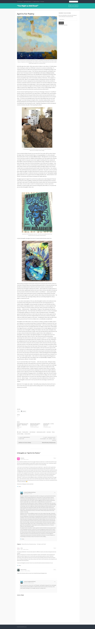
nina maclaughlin (43, 438)
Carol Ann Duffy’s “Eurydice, (45, 357)
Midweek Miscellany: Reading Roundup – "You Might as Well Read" (34, 544)
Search (77, 1)
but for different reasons (36, 156)
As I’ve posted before (40, 155)
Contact (75, 5)
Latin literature (32, 432)
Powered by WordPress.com (21, 626)
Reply (55, 458)
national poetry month (41, 432)
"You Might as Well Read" (27, 6)
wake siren (54, 440)
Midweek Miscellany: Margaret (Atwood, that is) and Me (35, 424)
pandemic (50, 438)
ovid (47, 438)
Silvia (22, 548)
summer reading (20, 433)
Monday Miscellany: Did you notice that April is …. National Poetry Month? (22, 424)
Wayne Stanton (23, 569)
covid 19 (45, 437)
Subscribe (61, 22)
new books (49, 432)
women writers (27, 433)
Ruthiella (22, 458)
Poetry (53, 432)
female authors (25, 432)
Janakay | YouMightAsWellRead (24, 437)
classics (19, 432)
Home (71, 5)
